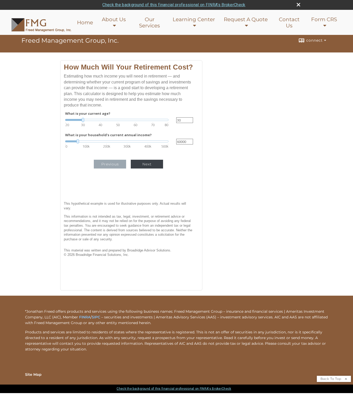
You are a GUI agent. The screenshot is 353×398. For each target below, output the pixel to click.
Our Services (149, 22)
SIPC (96, 317)
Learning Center (194, 19)
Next (147, 164)
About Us (114, 19)
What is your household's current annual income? (108, 135)
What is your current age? (87, 113)
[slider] (116, 120)
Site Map (33, 374)
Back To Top (331, 379)
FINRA (84, 317)
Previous (110, 164)
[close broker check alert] (298, 5)
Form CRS (324, 19)
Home (85, 22)
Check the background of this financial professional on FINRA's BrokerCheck (173, 4)
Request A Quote (246, 19)
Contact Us (289, 22)
